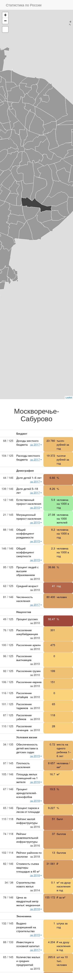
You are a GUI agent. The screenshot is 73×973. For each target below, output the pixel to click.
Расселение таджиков (24, 706)
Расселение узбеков (24, 717)
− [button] (5, 20)
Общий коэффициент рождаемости (25, 533)
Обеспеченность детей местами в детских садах (27, 748)
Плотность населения (23, 765)
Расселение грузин (28, 671)
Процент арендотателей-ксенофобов (26, 793)
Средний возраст (27, 586)
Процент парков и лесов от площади (28, 810)
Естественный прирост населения (28, 501)
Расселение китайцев (24, 695)
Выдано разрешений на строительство (26, 927)
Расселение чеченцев (24, 728)
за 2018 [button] (35, 801)
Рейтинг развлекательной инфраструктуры (27, 837)
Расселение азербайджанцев (27, 632)
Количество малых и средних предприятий (28, 961)
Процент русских (27, 619)
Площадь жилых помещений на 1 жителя (27, 778)
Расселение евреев (28, 682)
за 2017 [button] (35, 444)
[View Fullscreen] (5, 29)
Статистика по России (23, 4)
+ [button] (5, 15)
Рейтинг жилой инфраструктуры (27, 821)
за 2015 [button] (35, 507)
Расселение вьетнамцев (24, 658)
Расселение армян (28, 645)
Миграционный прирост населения (28, 516)
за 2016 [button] (35, 782)
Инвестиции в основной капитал (27, 944)
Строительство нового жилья (25, 884)
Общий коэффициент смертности (25, 552)
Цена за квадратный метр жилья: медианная (28, 901)
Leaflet (69, 397)
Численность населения (24, 599)
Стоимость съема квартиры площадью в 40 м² (28, 867)
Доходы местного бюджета (27, 442)
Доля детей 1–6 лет (28, 478)
